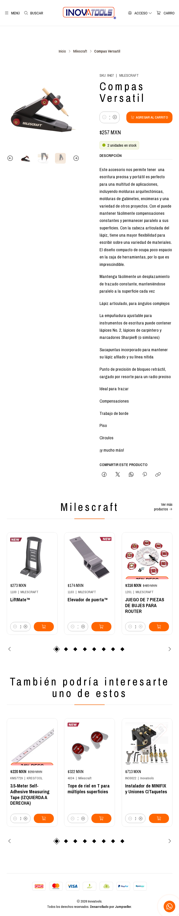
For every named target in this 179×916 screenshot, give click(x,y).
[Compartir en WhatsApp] (131, 474)
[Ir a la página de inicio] (89, 13)
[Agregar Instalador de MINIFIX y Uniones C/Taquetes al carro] (159, 818)
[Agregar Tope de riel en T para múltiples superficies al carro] (101, 818)
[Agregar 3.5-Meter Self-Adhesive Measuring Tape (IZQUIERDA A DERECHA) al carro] (44, 818)
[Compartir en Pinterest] (144, 474)
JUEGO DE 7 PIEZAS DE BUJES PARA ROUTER (144, 605)
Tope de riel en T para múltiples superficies (89, 789)
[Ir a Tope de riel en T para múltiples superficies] (89, 744)
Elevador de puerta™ (88, 600)
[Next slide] (75, 158)
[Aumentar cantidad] (114, 117)
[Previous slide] (10, 158)
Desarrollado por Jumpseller (110, 906)
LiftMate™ (20, 600)
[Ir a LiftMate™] (32, 557)
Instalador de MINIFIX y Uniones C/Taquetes (146, 789)
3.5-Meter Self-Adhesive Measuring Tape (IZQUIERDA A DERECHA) (29, 794)
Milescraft (80, 51)
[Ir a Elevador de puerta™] (89, 557)
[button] (57, 649)
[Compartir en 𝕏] (117, 474)
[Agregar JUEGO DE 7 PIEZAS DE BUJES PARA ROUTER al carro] (159, 626)
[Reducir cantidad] (104, 117)
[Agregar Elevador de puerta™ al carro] (101, 626)
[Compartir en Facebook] (104, 474)
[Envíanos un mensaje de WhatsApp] (169, 906)
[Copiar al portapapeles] (158, 474)
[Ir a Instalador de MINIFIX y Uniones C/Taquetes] (147, 744)
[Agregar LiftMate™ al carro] (44, 626)
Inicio (62, 51)
